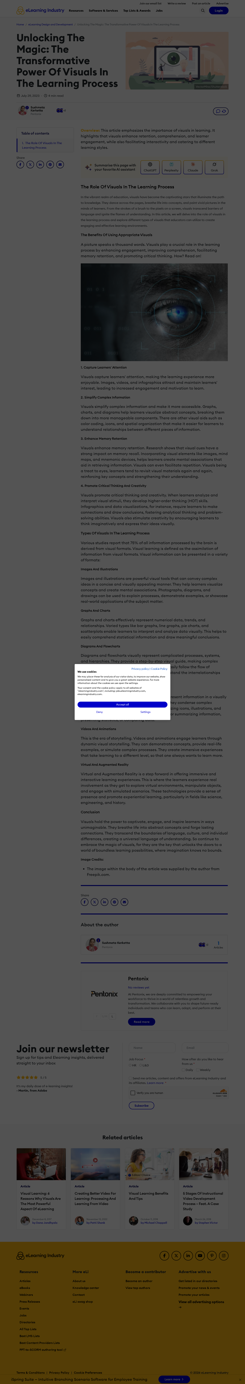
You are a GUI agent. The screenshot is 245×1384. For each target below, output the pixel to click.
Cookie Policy (159, 669)
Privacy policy (140, 669)
